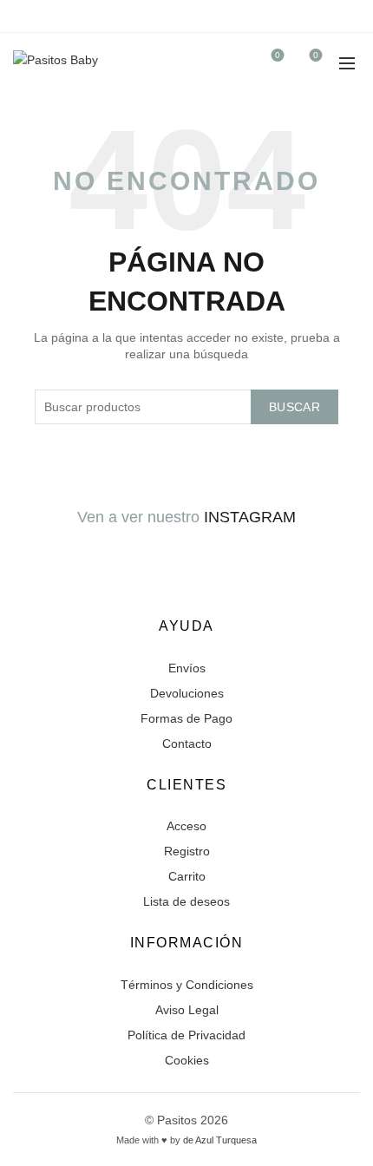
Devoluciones (187, 693)
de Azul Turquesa (220, 1140)
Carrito (187, 876)
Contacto (187, 743)
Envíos (187, 668)
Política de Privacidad (186, 1035)
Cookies (187, 1060)
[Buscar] (228, 63)
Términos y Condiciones (187, 985)
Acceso (186, 826)
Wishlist (277, 55)
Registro (187, 851)
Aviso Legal (187, 1010)
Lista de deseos (186, 901)
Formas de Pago (186, 718)
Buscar (294, 407)
